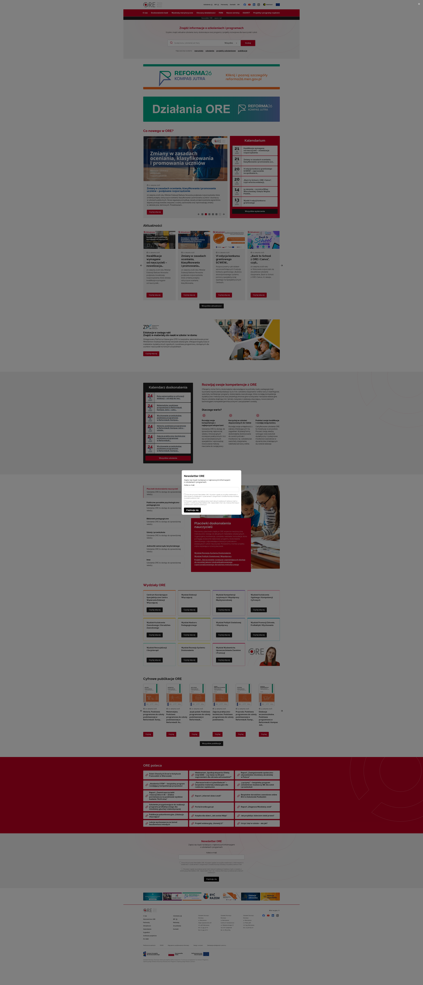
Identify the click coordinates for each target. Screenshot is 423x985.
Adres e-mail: (189, 485)
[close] (419, 4)
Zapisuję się (192, 510)
